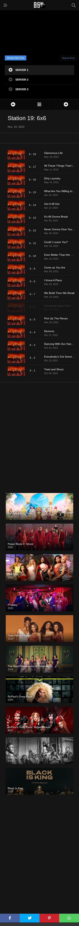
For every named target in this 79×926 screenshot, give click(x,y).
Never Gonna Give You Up (59, 229)
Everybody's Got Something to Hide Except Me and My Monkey (59, 356)
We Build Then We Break (59, 292)
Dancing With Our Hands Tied (59, 343)
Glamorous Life (53, 152)
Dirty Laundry (52, 178)
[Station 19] (39, 104)
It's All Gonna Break (56, 216)
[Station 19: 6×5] (13, 104)
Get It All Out (51, 203)
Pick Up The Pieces (56, 318)
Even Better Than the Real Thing (59, 254)
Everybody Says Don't (57, 305)
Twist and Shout (53, 369)
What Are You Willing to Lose (59, 191)
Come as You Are (54, 267)
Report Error (68, 58)
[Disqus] (39, 434)
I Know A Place (53, 280)
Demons (49, 331)
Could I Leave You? (56, 242)
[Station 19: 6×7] (66, 104)
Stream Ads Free (15, 58)
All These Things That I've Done (59, 165)
